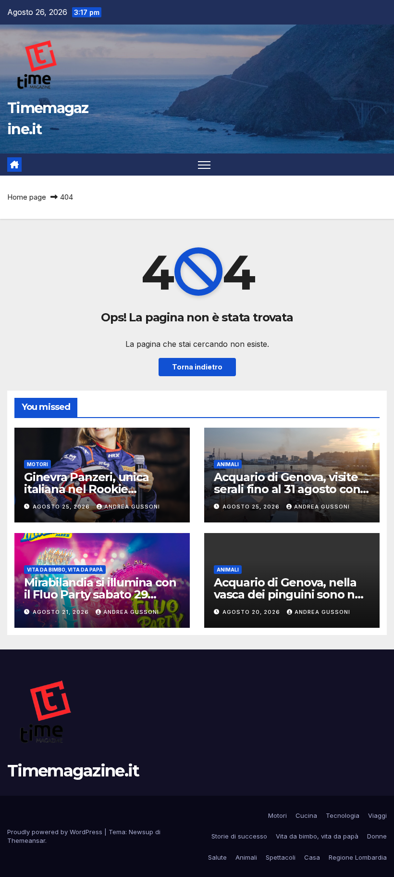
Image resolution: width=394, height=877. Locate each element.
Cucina (306, 815)
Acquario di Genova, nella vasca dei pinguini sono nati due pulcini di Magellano (291, 594)
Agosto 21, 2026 (62, 612)
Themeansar (26, 840)
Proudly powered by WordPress (55, 832)
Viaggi (377, 815)
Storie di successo (239, 836)
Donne (377, 836)
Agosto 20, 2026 (252, 612)
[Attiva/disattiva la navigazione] (204, 164)
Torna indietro (197, 367)
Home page (26, 197)
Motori (37, 464)
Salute (217, 857)
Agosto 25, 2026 (62, 506)
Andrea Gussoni (132, 506)
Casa (312, 857)
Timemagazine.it (73, 771)
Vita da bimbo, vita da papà (65, 569)
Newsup (141, 832)
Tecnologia (342, 815)
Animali (228, 464)
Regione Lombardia (358, 857)
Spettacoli (281, 857)
